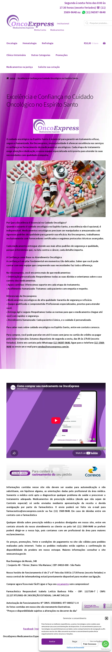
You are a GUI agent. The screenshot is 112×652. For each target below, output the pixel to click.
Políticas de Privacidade (75, 647)
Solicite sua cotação (49, 66)
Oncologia (11, 43)
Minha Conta (40, 30)
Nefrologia (47, 43)
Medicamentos (57, 30)
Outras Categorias (40, 55)
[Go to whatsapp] (105, 644)
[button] (106, 618)
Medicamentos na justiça (19, 66)
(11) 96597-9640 (94, 12)
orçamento (63, 584)
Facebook (28, 628)
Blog (50, 23)
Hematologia (29, 43)
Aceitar (52, 641)
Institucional (63, 23)
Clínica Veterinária (16, 55)
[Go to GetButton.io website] (105, 649)
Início (12, 78)
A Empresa (39, 23)
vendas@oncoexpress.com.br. (53, 346)
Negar (74, 641)
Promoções (62, 55)
